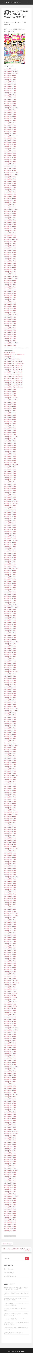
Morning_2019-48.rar (10, 799)
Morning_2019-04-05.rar (11, 710)
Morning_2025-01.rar (10, 170)
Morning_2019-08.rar (10, 717)
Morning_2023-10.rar (10, 1144)
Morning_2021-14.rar (10, 935)
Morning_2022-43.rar (10, 1107)
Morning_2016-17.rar (10, 426)
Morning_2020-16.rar (10, 838)
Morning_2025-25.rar (10, 215)
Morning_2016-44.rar (10, 480)
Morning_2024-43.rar (10, 149)
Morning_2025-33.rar (10, 233)
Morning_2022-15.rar (10, 1051)
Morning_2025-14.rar (10, 194)
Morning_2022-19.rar (10, 1060)
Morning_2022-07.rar (10, 1034)
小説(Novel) (10, 1269)
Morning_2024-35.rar (10, 133)
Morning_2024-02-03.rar (11, 71)
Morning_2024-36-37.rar (11, 136)
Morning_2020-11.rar (10, 827)
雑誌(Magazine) (11, 1276)
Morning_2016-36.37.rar (11, 464)
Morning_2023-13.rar (10, 1151)
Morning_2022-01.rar (10, 1025)
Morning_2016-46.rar (10, 484)
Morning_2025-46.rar (10, 259)
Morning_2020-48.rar (10, 900)
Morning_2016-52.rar (10, 497)
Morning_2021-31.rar (10, 969)
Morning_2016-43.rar (10, 477)
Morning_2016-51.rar (10, 495)
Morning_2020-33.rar (10, 870)
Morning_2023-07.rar (10, 1138)
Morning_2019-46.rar (10, 795)
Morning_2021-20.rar (10, 948)
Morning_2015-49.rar (10, 389)
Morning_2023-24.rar (10, 1172)
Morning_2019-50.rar (10, 803)
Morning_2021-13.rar (10, 933)
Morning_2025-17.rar (10, 200)
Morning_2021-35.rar (10, 978)
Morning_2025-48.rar (10, 263)
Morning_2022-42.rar (10, 1105)
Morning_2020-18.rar (10, 842)
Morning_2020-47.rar (10, 898)
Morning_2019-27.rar (10, 756)
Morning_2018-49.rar (10, 697)
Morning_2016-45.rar (10, 482)
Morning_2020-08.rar (10, 820)
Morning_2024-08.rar (10, 80)
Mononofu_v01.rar (9, 352)
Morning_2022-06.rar (10, 1032)
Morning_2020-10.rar (10, 825)
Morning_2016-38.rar (10, 467)
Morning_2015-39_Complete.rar (13, 367)
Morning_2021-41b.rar (10, 993)
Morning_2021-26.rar (10, 959)
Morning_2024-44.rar (10, 151)
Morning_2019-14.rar (10, 730)
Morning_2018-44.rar (10, 687)
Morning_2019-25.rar (10, 751)
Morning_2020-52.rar (10, 909)
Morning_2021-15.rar (10, 937)
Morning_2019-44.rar (10, 790)
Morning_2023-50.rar (10, 1222)
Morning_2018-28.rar (10, 654)
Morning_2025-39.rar (10, 244)
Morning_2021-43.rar (10, 1000)
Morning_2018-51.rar (10, 702)
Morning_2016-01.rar (10, 395)
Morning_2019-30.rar (10, 762)
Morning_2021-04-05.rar (11, 915)
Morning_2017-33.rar (10, 562)
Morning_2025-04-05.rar (11, 174)
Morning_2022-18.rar (10, 1058)
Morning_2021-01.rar (10, 911)
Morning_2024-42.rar (10, 146)
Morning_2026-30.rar (10, 330)
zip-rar (19, 22)
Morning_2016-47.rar (10, 486)
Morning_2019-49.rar (10, 801)
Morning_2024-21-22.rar (11, 108)
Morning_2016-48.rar (10, 488)
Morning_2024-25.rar (10, 114)
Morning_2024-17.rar (10, 99)
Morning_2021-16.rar (10, 939)
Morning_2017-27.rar (10, 549)
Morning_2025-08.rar (10, 181)
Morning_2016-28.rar (10, 447)
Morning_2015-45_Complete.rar (13, 380)
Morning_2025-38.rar (10, 241)
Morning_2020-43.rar (10, 890)
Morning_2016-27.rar (10, 445)
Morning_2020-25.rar (10, 855)
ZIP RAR (17, 1351)
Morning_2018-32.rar (10, 663)
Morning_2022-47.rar (10, 1116)
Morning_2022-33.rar (10, 1088)
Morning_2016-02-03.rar (11, 398)
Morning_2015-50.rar (10, 391)
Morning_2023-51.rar (10, 1224)
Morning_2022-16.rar (10, 1053)
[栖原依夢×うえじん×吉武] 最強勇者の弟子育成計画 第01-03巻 (16, 1323)
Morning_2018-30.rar (10, 659)
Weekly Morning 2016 (9, 1236)
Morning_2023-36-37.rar (11, 1196)
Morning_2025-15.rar (10, 196)
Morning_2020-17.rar (10, 840)
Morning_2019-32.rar (10, 766)
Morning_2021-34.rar (10, 976)
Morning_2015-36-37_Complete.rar (14, 363)
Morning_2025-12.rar (10, 190)
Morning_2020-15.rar (10, 836)
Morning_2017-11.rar (10, 516)
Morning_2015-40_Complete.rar (13, 370)
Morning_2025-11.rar (10, 187)
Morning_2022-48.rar (10, 1118)
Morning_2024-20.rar (10, 105)
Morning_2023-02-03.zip (11, 1131)
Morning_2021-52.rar (10, 1023)
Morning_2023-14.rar (10, 1153)
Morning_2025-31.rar (10, 228)
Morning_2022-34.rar (10, 1090)
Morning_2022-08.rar (10, 1036)
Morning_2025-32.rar (10, 231)
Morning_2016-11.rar (10, 413)
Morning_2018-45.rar (10, 689)
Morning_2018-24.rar (10, 646)
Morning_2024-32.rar (10, 127)
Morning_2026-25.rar (10, 319)
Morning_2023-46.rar (10, 1213)
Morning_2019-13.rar (10, 728)
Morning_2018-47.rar (10, 693)
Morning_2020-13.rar (10, 831)
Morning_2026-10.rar (10, 289)
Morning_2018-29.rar (10, 657)
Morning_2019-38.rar (10, 777)
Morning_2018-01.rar (10, 603)
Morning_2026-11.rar (10, 291)
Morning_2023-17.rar (10, 1159)
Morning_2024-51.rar (10, 166)
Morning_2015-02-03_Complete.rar (14, 354)
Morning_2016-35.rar (10, 462)
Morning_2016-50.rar (10, 492)
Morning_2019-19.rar (10, 741)
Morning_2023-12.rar (10, 1148)
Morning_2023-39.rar (10, 1200)
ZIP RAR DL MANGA (12, 2)
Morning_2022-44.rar (10, 1110)
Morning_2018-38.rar (10, 674)
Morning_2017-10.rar (10, 514)
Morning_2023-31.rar (10, 1185)
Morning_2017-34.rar (10, 564)
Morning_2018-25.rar (10, 648)
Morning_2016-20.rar (10, 432)
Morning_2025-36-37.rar (11, 239)
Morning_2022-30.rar (10, 1082)
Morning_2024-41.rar (10, 144)
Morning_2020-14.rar (10, 833)
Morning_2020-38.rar (10, 879)
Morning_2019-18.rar (10, 738)
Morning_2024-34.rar (10, 131)
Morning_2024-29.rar (10, 120)
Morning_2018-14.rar (10, 626)
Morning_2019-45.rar (10, 792)
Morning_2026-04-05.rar (11, 278)
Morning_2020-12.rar (10, 829)
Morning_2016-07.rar (10, 404)
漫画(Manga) (10, 1272)
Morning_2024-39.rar (10, 140)
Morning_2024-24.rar (10, 112)
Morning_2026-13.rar (10, 295)
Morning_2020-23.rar (10, 851)
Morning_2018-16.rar (10, 631)
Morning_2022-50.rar (10, 1123)
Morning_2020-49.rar (10, 902)
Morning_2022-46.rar (10, 1114)
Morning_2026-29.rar (10, 328)
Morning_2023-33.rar (10, 1189)
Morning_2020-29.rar (10, 862)
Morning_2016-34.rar (10, 460)
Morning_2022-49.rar (10, 1120)
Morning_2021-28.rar (10, 963)
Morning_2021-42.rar (10, 995)
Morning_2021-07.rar (10, 920)
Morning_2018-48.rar (10, 695)
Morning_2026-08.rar (10, 285)
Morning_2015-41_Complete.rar (13, 372)
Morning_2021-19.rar (10, 946)
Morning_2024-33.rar (10, 129)
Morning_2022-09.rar (10, 1038)
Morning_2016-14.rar (10, 419)
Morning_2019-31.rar (10, 764)
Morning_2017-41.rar (10, 577)
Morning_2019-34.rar (10, 771)
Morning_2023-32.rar (10, 1187)
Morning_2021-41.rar (10, 991)
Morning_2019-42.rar (10, 786)
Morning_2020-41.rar (10, 885)
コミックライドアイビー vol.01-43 (14, 1319)
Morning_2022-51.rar (10, 1125)
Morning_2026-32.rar (10, 334)
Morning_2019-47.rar (10, 797)
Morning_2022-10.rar (10, 1041)
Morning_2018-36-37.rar (11, 672)
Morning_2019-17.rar (10, 736)
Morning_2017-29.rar (10, 553)
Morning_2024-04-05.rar (11, 73)
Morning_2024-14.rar (10, 92)
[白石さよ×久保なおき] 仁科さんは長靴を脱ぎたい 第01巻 (16, 1314)
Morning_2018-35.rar (10, 669)
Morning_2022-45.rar (10, 1112)
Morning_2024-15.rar (10, 95)
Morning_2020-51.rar (10, 907)
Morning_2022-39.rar (10, 1099)
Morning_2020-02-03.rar (11, 812)
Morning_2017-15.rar (10, 525)
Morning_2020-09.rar (10, 823)
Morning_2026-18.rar (10, 306)
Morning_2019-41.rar (10, 784)
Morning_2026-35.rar (10, 341)
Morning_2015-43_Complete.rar (13, 376)
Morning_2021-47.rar (10, 1012)
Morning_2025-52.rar (10, 272)
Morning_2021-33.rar (10, 974)
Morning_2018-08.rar (10, 613)
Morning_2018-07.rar (10, 611)
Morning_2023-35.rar (10, 1194)
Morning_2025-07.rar (10, 179)
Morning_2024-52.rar (10, 168)
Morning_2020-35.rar (10, 874)
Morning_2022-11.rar (10, 1043)
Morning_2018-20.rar (10, 639)
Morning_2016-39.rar (10, 469)
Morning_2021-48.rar (10, 1015)
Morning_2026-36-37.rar (11, 343)
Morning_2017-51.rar (10, 598)
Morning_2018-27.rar (10, 652)
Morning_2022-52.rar (10, 1127)
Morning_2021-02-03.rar (11, 913)
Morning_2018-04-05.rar (11, 607)
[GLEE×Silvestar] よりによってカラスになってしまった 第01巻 (16, 1304)
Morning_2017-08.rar (10, 510)
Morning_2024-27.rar (10, 118)
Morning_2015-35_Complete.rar (13, 361)
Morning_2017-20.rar (10, 536)
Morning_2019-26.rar (10, 754)
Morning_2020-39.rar (10, 881)
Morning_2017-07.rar (10, 508)
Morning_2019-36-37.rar (11, 775)
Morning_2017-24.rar (10, 542)
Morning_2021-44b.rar (10, 1006)
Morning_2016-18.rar (10, 428)
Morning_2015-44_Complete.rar (13, 378)
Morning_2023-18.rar (10, 1161)
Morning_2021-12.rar (10, 930)
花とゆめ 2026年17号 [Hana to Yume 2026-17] (15, 1309)
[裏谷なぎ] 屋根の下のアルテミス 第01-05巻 (16, 1294)
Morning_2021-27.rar (10, 961)
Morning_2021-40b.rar (10, 989)
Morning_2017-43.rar (10, 581)
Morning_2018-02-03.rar (11, 605)
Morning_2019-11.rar (10, 723)
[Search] (27, 1258)
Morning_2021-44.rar (10, 1004)
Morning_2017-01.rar (10, 499)
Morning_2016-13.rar (10, 417)
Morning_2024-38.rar (10, 138)
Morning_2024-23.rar (10, 110)
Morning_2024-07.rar (10, 77)
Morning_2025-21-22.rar (11, 209)
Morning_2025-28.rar (10, 222)
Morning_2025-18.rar (10, 202)
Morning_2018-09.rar (10, 616)
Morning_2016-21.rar (10, 434)
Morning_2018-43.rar (10, 685)
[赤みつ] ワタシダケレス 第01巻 (13, 1333)
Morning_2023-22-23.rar (11, 1170)
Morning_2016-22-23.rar (11, 436)
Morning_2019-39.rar (10, 779)
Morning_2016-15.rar (10, 421)
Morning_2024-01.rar (10, 69)
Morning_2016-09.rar (10, 408)
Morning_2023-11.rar (10, 1146)
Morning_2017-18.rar (10, 531)
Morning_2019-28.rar (10, 758)
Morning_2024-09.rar (10, 82)
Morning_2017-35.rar (10, 566)
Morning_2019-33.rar (10, 769)
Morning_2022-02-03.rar (11, 1028)
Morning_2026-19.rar (10, 308)
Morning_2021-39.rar (10, 987)
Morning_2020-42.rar (10, 887)
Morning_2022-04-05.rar (11, 1030)
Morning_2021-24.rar (10, 954)
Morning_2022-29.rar (10, 1079)
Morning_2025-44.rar (10, 254)
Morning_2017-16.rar (10, 527)
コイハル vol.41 (8, 1244)
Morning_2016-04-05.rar (11, 400)
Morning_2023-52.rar (10, 1226)
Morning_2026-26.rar (10, 321)
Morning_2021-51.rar (10, 1021)
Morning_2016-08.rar (10, 406)
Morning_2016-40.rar (10, 471)
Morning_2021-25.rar (10, 956)
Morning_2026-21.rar (10, 313)
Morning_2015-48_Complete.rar (13, 387)
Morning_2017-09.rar (10, 512)
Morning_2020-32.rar (10, 868)
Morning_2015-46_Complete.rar (13, 383)
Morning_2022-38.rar (10, 1097)
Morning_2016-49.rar (10, 490)
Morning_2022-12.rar (10, 1045)
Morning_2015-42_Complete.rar (13, 374)
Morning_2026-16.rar (10, 302)
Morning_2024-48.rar (10, 159)
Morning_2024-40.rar (10, 142)
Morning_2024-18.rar (10, 101)
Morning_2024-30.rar (10, 123)
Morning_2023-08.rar (10, 1140)
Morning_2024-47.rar (10, 157)
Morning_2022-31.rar (10, 1084)
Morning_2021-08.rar (10, 922)
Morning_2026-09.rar (10, 287)
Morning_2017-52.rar (10, 600)
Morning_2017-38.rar (10, 570)
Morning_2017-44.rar (10, 583)
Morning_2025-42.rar (10, 250)
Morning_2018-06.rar (10, 609)
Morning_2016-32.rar (10, 456)
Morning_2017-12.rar (10, 518)
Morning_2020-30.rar (10, 864)
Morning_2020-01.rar (10, 810)
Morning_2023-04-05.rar (11, 1133)
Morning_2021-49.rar (10, 1017)
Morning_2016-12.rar (10, 415)
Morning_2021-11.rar (10, 928)
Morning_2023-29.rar (10, 1183)
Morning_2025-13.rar (10, 192)
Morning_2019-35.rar (10, 773)
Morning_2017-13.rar (10, 521)
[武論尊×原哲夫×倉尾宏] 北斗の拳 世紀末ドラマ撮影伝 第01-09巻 (16, 1288)
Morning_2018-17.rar (10, 633)
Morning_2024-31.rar (10, 125)
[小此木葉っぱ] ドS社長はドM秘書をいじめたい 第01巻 (16, 1328)
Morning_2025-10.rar (10, 185)
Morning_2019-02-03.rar (11, 708)
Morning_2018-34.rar (10, 667)
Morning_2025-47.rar (10, 261)
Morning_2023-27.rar (10, 1179)
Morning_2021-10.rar (10, 926)
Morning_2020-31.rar (10, 866)
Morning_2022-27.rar (10, 1075)
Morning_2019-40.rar (10, 782)
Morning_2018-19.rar (10, 637)
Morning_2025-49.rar (10, 265)
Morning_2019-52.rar (10, 808)
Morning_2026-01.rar (10, 274)
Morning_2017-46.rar (10, 587)
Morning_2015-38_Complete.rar (13, 365)
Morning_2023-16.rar (10, 1157)
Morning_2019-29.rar (10, 760)
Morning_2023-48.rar (10, 1217)
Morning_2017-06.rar (10, 505)
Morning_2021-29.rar (10, 965)
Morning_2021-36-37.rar (11, 980)
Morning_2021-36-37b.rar (11, 982)
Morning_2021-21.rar (10, 950)
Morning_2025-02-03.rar (11, 172)
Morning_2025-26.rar (10, 218)
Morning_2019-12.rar (10, 726)
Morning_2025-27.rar (10, 220)
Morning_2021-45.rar (10, 1008)
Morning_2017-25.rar (10, 544)
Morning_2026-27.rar (10, 323)
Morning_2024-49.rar (10, 161)
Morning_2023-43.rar (10, 1207)
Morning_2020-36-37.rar (11, 877)
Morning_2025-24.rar (10, 213)
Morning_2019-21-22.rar (11, 745)
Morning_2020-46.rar (10, 896)
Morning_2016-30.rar (10, 452)
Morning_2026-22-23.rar (11, 315)
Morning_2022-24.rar (10, 1069)
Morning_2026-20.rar (10, 310)
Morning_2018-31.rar (10, 661)
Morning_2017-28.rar (10, 551)
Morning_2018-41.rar (10, 680)
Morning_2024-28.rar (10, 1230)
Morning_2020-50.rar (10, 905)
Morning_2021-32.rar (10, 971)
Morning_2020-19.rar (10, 844)
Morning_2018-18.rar (10, 635)
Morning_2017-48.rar (10, 592)
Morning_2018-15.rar (10, 628)
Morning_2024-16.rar (10, 97)
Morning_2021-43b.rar (10, 1002)
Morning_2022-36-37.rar (11, 1095)
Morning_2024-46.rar (10, 155)
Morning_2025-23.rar (10, 211)
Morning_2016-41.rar (10, 473)
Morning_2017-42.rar (10, 579)
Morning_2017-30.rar (10, 555)
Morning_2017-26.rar (10, 546)
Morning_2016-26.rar (10, 443)
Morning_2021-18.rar (10, 943)
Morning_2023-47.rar (10, 1215)
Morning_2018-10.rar (10, 618)
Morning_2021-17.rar (10, 941)
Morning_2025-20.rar (10, 207)
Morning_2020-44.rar (10, 892)
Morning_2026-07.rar (10, 282)
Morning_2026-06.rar (10, 280)
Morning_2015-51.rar (10, 393)
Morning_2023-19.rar (10, 1164)
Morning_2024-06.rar (10, 75)
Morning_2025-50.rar (10, 267)
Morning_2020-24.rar (10, 853)
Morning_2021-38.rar (10, 984)
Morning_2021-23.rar (10, 952)
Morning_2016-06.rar (10, 402)
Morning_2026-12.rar (10, 293)
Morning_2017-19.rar (10, 533)
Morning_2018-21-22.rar (11, 641)
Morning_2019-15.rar (10, 732)
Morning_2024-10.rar (10, 84)
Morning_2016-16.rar (10, 423)
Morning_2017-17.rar (10, 529)
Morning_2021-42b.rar (10, 997)
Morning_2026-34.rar (10, 338)
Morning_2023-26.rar (10, 1176)
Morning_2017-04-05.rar (11, 503)
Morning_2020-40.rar (10, 883)
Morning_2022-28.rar (10, 1077)
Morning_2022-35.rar (10, 1092)
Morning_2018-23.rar (10, 644)
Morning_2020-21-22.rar (11, 849)
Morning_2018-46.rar (10, 691)
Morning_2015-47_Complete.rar (13, 385)
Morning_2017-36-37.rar (11, 568)
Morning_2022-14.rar (10, 1049)
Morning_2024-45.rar (10, 153)
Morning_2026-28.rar (10, 325)
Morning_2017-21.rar (10, 538)
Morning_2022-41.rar (10, 1103)
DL (20, 1351)
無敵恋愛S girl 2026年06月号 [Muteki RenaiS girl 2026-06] (15, 1299)
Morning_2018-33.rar (10, 665)
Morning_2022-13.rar (10, 1047)
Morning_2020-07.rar (10, 818)
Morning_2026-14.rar (10, 297)
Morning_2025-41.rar (10, 248)
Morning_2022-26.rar (10, 1073)
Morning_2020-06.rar (10, 816)
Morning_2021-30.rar (10, 967)
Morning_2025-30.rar (10, 226)
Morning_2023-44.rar (10, 1209)
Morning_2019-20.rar (10, 743)
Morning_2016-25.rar (10, 441)
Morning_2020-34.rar (10, 872)
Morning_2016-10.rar (10, 411)
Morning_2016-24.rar (10, 439)
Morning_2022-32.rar (10, 1086)
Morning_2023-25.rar (10, 1174)
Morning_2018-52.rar (10, 704)
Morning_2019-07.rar (10, 715)
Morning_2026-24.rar (10, 317)
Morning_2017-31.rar (10, 557)
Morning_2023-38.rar (10, 1198)
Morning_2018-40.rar (10, 678)
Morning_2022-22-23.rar (11, 1066)
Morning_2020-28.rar (10, 859)
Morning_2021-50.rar (10, 1019)
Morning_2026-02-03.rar (11, 276)
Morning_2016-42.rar (10, 475)
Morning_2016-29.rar (10, 449)
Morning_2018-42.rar (10, 682)
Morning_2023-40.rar (10, 1202)
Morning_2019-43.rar (10, 788)
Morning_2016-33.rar (10, 458)
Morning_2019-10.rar (10, 721)
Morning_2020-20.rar (10, 846)
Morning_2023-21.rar (10, 1168)
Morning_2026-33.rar (10, 336)
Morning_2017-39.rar (10, 572)
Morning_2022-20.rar (10, 1062)
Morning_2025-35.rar (10, 237)
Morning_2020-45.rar (10, 894)
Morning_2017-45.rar (10, 585)
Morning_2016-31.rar (10, 454)
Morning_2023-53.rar (10, 1228)
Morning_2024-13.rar (10, 90)
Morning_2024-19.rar (10, 103)
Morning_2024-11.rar (10, 86)
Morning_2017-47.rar (10, 590)
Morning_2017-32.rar (10, 559)
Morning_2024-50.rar (10, 164)
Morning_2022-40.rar (10, 1101)
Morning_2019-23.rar (10, 747)
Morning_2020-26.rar (10, 857)
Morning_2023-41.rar (10, 1204)
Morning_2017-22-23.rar (11, 540)
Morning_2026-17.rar (10, 304)
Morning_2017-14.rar (10, 523)
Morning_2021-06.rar (10, 918)
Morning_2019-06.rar (10, 713)
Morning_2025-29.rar (10, 224)
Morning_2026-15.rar (10, 300)
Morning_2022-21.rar (10, 1064)
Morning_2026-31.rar (10, 332)
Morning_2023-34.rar (10, 1192)
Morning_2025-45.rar (10, 256)
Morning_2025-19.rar (10, 205)
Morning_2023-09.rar (10, 1142)
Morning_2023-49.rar (10, 1220)
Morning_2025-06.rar (10, 177)
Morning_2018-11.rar (10, 620)
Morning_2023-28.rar (10, 1181)
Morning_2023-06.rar (10, 1135)
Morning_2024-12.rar (10, 88)
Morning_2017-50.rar (10, 596)
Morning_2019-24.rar (10, 749)
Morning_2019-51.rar (10, 805)
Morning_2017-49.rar (10, 594)
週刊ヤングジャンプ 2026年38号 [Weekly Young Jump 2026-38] (16, 1249)
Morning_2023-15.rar (10, 1155)
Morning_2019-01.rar (10, 706)
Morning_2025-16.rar (10, 198)
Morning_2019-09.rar (10, 719)
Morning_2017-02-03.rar (11, 501)
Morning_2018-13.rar (10, 624)
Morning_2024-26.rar (10, 116)
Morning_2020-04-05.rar (11, 814)
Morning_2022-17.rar (10, 1056)
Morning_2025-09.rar (10, 183)
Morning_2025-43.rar (10, 252)
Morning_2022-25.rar (10, 1071)
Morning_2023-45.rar (10, 1211)
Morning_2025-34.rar (10, 235)
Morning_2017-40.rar (10, 575)
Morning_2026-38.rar (10, 345)
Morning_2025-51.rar (10, 269)
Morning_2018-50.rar (10, 700)
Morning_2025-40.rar (10, 246)
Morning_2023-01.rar (10, 1129)
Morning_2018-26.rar (10, 650)
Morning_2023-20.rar (10, 1166)
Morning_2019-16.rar (10, 734)
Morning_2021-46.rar (10, 1010)
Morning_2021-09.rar (10, 924)
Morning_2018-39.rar (10, 676)
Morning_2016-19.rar (10, 430)
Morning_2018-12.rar (10, 622)
